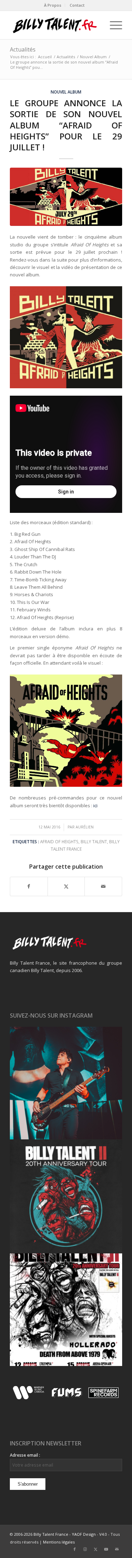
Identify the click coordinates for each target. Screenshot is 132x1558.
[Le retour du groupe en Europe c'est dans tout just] (66, 1309)
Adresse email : (25, 1455)
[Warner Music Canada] (29, 1398)
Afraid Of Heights (59, 841)
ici (95, 805)
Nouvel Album (66, 92)
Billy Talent (94, 841)
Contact (77, 5)
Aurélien (85, 827)
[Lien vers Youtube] (106, 1549)
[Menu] (112, 25)
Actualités (23, 49)
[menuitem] (52, 5)
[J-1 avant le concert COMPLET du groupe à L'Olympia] (66, 1196)
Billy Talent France (50, 1534)
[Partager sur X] (66, 886)
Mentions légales (59, 1542)
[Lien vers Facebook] (74, 1549)
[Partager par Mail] (103, 886)
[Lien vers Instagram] (85, 1549)
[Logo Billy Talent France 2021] (55, 25)
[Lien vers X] (95, 1549)
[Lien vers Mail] (117, 1549)
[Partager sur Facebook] (29, 886)
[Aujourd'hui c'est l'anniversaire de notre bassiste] (66, 1083)
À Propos (52, 5)
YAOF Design (84, 1534)
